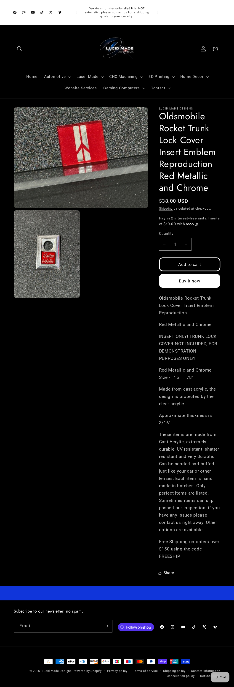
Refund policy (210, 676)
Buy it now (189, 281)
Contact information (205, 671)
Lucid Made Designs (57, 671)
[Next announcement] (157, 12)
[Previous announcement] (77, 12)
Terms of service (145, 671)
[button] (20, 49)
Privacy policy (117, 671)
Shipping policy (174, 671)
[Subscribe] (106, 626)
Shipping (166, 209)
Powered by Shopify (87, 671)
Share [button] (169, 572)
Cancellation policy (181, 676)
